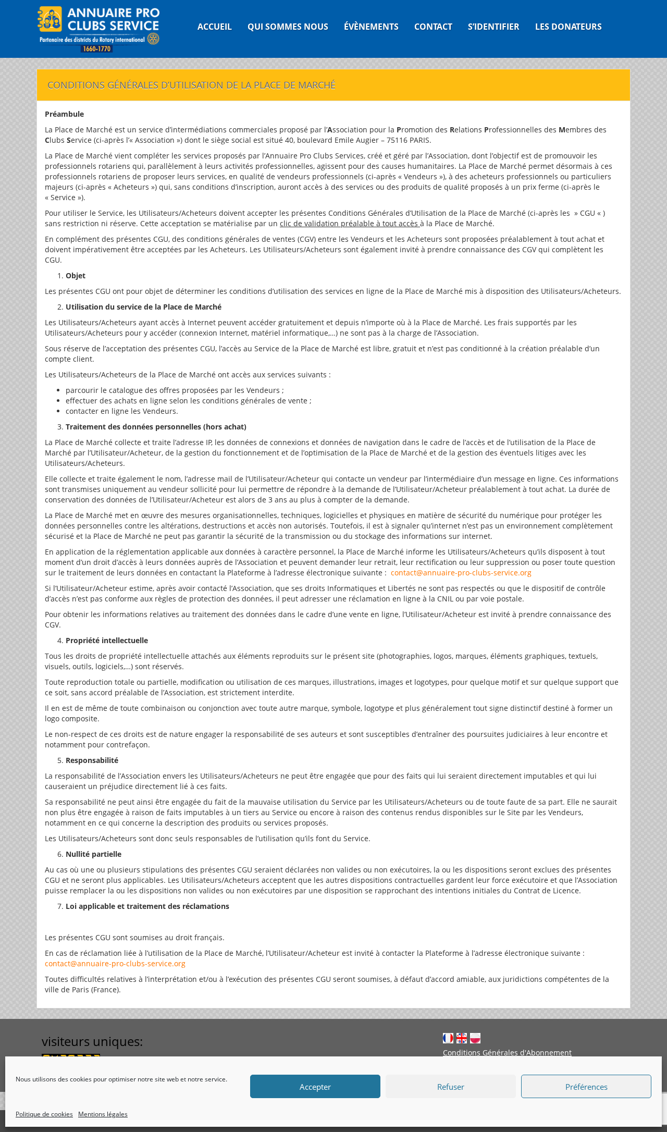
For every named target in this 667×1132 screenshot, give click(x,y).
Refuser (450, 1086)
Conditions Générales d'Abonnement (507, 1052)
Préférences (586, 1086)
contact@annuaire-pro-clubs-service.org (461, 572)
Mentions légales (103, 1114)
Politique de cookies (44, 1114)
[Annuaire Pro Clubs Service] (105, 29)
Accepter (315, 1086)
